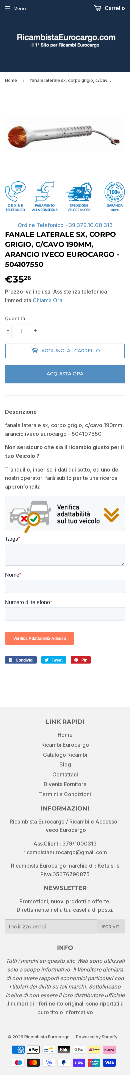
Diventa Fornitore (65, 784)
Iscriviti (111, 926)
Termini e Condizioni (65, 794)
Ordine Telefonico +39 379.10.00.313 (65, 225)
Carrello (114, 8)
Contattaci (65, 774)
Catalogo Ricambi (65, 754)
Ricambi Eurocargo (65, 744)
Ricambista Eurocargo (47, 1036)
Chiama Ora (47, 300)
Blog (65, 764)
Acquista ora (65, 374)
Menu (19, 8)
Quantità (15, 318)
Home (11, 80)
